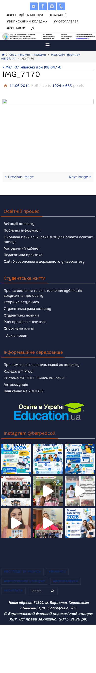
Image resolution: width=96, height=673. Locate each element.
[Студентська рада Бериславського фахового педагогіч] (16, 522)
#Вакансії (58, 15)
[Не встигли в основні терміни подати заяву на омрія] (16, 458)
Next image (78, 176)
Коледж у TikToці (18, 370)
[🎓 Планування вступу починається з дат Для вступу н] (80, 522)
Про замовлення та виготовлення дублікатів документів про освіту (43, 292)
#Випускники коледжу (27, 21)
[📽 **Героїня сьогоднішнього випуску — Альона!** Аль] (48, 490)
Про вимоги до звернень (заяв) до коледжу (42, 364)
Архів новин (16, 335)
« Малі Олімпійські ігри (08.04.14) (32, 67)
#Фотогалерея (66, 21)
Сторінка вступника (21, 301)
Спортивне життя (19, 327)
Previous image (21, 176)
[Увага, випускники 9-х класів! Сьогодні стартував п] (80, 458)
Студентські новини (21, 314)
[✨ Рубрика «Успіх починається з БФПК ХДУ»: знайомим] (48, 522)
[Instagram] (52, 6)
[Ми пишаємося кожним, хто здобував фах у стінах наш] (80, 490)
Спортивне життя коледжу (27, 54)
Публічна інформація (22, 229)
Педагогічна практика (23, 254)
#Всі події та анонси (25, 15)
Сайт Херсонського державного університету (44, 260)
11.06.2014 (19, 85)
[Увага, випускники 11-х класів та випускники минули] (48, 458)
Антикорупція (16, 383)
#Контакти (16, 28)
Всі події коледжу (19, 223)
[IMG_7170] (48, 128)
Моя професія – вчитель (25, 321)
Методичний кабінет (22, 247)
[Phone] (61, 6)
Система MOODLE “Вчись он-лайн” (34, 377)
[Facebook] (43, 6)
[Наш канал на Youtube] (34, 6)
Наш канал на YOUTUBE (24, 390)
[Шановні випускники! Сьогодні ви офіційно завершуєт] (16, 490)
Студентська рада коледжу (27, 307)
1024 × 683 (62, 85)
